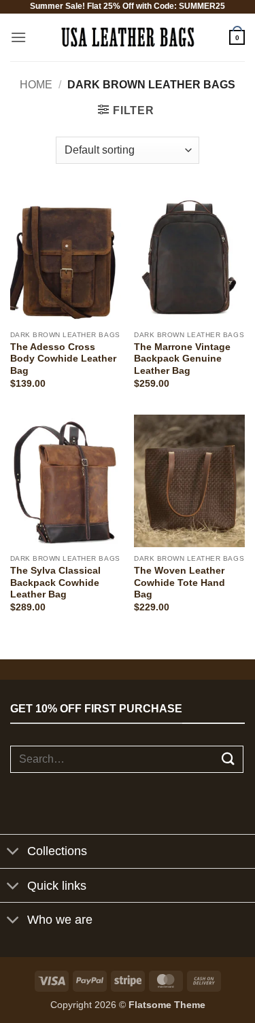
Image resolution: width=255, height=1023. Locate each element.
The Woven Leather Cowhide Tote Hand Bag (179, 583)
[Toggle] (13, 852)
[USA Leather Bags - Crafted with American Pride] (128, 37)
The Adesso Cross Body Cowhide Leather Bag (63, 359)
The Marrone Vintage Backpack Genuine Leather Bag (182, 359)
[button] (18, 37)
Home (36, 84)
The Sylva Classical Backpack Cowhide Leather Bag (55, 583)
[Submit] (228, 759)
